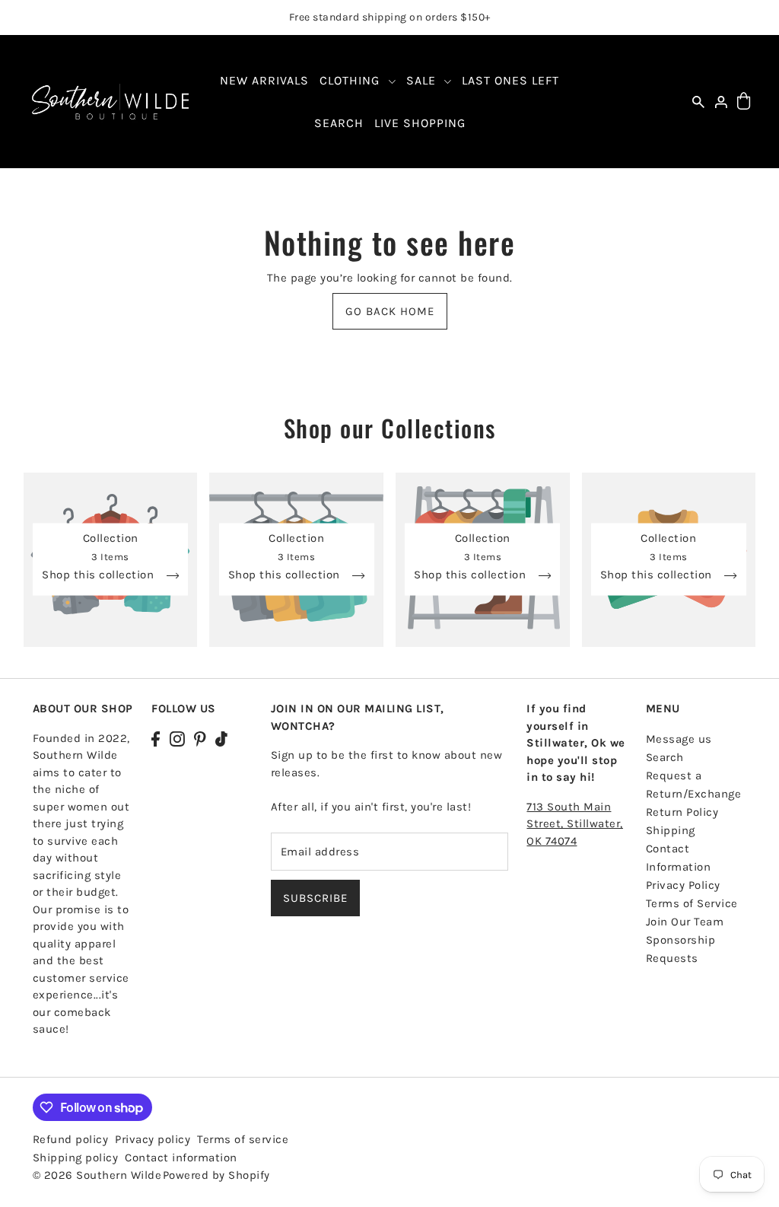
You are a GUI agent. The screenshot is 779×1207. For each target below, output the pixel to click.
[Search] (699, 101)
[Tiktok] (221, 738)
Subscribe (315, 898)
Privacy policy (152, 1139)
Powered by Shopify (216, 1175)
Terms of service (242, 1139)
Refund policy (71, 1139)
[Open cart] (744, 101)
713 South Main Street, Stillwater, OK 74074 (574, 824)
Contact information (181, 1157)
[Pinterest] (200, 738)
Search (665, 757)
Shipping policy (76, 1157)
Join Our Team (685, 921)
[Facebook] (155, 738)
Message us (679, 739)
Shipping (670, 830)
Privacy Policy (683, 885)
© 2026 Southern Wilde (97, 1175)
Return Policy (682, 812)
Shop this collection (99, 575)
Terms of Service (692, 903)
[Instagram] (177, 738)
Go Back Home (389, 311)
